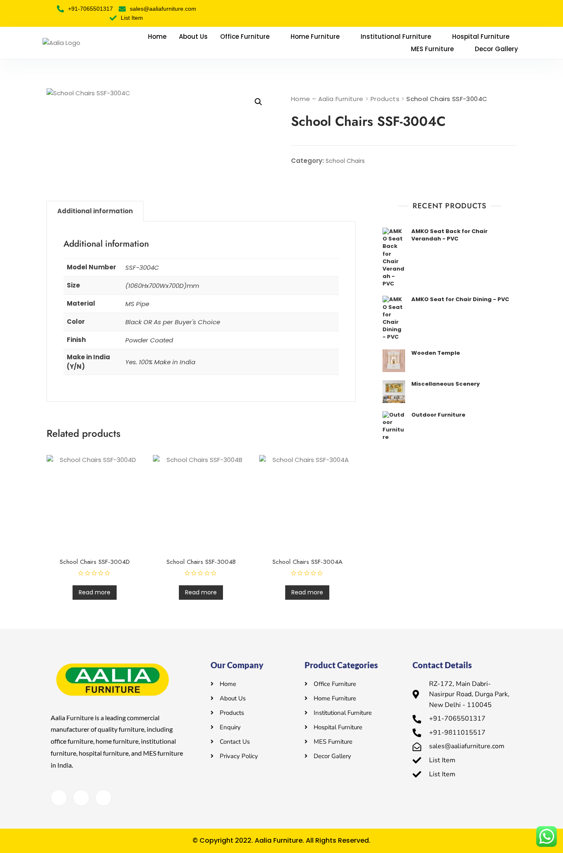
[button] (258, 101)
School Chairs (345, 161)
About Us (193, 36)
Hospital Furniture (480, 36)
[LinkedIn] (81, 797)
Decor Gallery (496, 49)
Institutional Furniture (396, 36)
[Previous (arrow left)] (14, 426)
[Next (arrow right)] (548, 426)
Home (157, 36)
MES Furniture (432, 49)
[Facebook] (59, 797)
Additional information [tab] (95, 211)
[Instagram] (103, 797)
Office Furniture (245, 36)
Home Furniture (315, 36)
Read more (94, 592)
